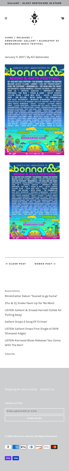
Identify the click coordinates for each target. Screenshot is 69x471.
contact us (47, 389)
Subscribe (10, 354)
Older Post (17, 264)
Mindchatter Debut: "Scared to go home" (31, 296)
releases (23, 37)
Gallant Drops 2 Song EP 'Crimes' (26, 321)
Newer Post (43, 264)
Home (9, 37)
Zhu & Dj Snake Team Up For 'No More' (29, 303)
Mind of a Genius (23, 436)
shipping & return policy (21, 389)
